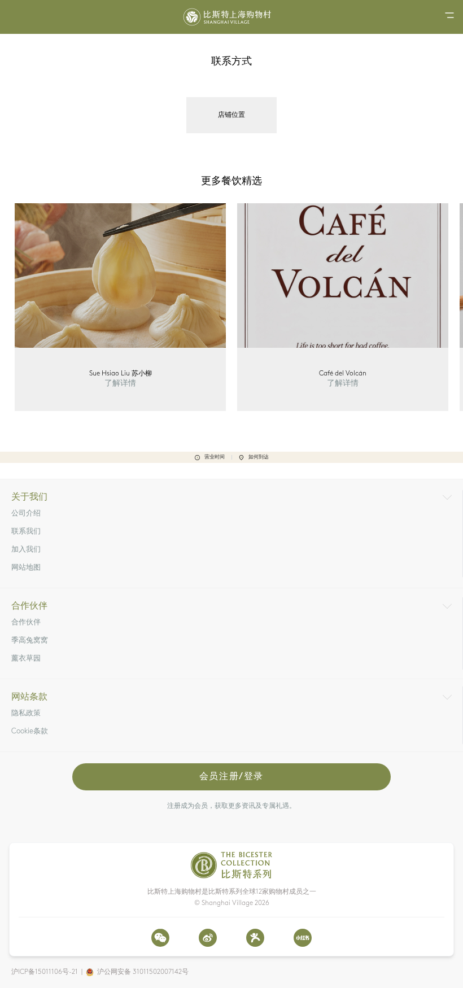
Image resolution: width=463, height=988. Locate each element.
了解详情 (120, 383)
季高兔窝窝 (29, 640)
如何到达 (258, 457)
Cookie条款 (29, 731)
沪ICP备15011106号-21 (44, 972)
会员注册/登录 (231, 776)
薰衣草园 (26, 658)
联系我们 (26, 531)
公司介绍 (26, 513)
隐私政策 (26, 713)
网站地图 (26, 567)
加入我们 (26, 549)
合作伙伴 (26, 622)
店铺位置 (231, 115)
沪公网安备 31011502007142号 (143, 972)
